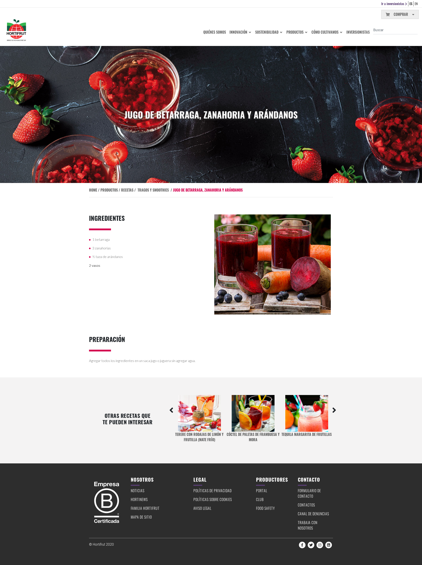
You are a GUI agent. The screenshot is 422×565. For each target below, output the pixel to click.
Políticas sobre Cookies (212, 499)
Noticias (137, 490)
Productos (295, 32)
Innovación (238, 32)
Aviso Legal (202, 508)
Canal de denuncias (313, 513)
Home (93, 190)
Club (260, 499)
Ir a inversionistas (393, 3)
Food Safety (265, 508)
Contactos (306, 505)
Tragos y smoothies (153, 190)
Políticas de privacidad (212, 490)
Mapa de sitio (141, 517)
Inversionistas (358, 32)
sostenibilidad (267, 32)
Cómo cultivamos (325, 32)
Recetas (127, 190)
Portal (261, 490)
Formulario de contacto (309, 493)
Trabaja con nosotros (307, 525)
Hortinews (139, 499)
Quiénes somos (214, 32)
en (416, 3)
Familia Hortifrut (145, 508)
